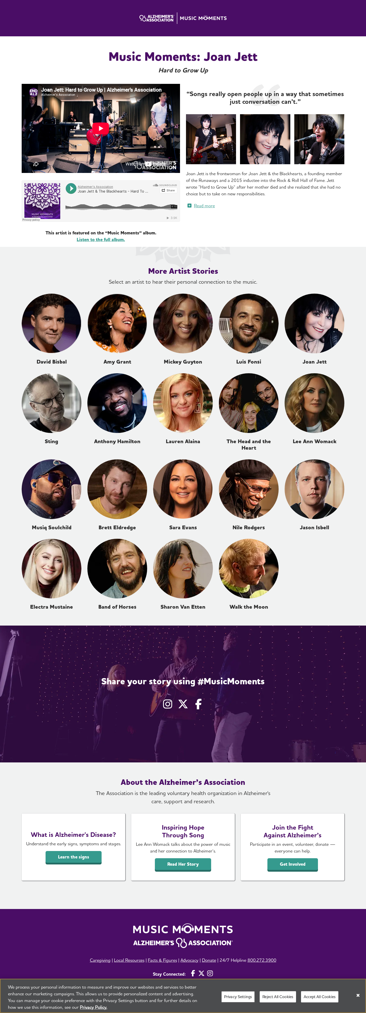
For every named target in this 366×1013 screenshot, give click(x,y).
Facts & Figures (162, 960)
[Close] (358, 995)
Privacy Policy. (93, 1007)
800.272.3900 (261, 960)
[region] (183, 996)
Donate (209, 960)
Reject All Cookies (277, 996)
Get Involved (292, 864)
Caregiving (100, 960)
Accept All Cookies (320, 996)
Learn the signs (73, 856)
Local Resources (129, 960)
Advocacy (189, 960)
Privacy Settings (238, 996)
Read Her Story (183, 864)
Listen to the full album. (101, 239)
